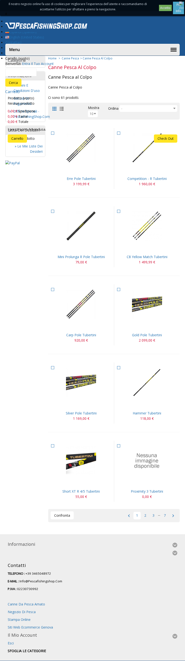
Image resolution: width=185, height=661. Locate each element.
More (87, 170)
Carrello (12, 91)
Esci (11, 643)
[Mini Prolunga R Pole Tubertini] (81, 226)
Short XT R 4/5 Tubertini (81, 491)
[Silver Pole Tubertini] (81, 382)
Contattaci (13, 42)
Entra (26, 63)
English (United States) (26, 37)
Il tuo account (42, 63)
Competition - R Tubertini (147, 178)
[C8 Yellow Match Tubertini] (147, 226)
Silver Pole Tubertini (81, 413)
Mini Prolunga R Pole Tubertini (81, 256)
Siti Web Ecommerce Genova (30, 627)
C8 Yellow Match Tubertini (147, 256)
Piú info (178, 8)
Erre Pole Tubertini (81, 178)
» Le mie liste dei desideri (29, 149)
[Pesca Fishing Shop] (46, 26)
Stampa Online (19, 619)
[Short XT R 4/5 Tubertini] (81, 460)
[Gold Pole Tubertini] (147, 304)
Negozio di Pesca (22, 612)
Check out (166, 138)
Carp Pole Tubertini (81, 335)
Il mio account (22, 635)
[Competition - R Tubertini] (147, 147)
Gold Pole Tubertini (147, 335)
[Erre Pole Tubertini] (81, 147)
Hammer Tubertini (147, 413)
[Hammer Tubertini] (147, 382)
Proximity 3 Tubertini (147, 491)
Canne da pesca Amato (26, 604)
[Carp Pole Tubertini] (81, 304)
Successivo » (173, 515)
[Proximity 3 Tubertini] (147, 460)
